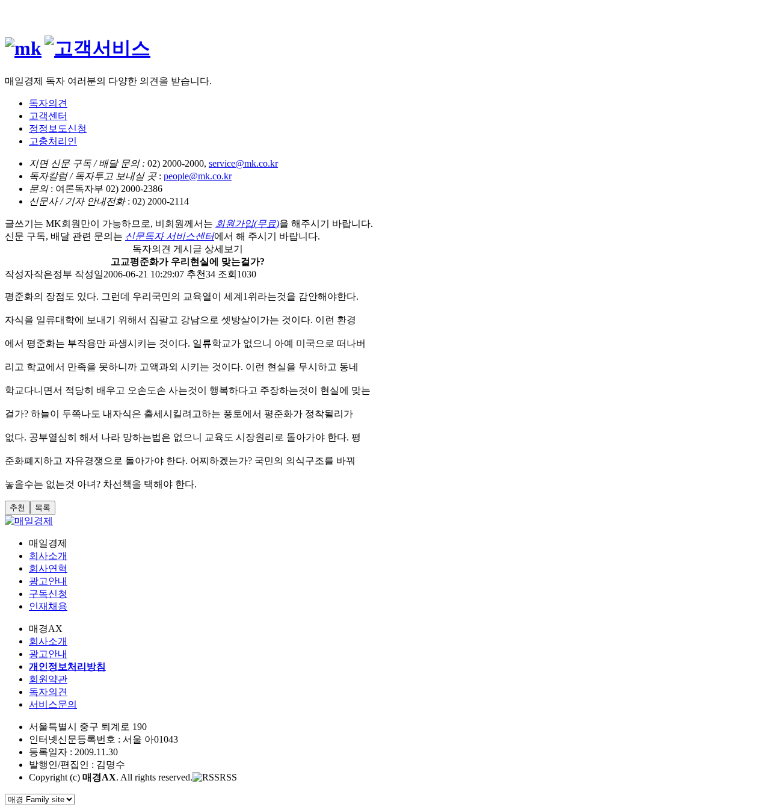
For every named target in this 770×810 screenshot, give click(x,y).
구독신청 (48, 594)
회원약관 (48, 679)
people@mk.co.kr (198, 176)
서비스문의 (53, 704)
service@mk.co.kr (243, 163)
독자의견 (48, 103)
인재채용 (48, 606)
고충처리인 (53, 141)
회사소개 (48, 556)
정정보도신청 (58, 128)
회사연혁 (48, 568)
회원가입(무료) (247, 223)
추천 (17, 507)
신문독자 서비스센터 (169, 236)
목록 (43, 507)
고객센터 (48, 116)
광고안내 (48, 581)
